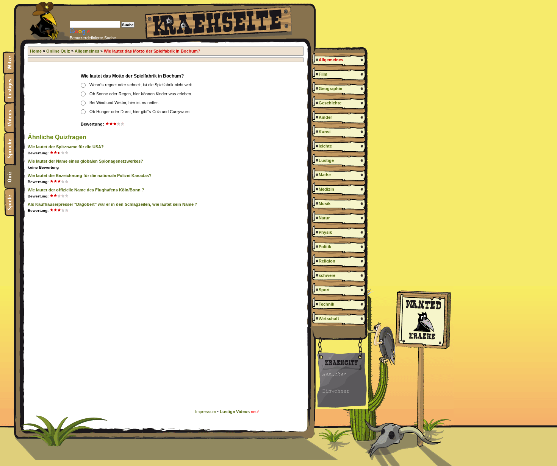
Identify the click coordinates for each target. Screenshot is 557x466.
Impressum (205, 411)
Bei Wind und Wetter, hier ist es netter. (124, 102)
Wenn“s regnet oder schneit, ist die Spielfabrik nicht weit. (141, 84)
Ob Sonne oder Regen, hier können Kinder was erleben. (140, 94)
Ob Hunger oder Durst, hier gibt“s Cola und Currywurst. (140, 111)
